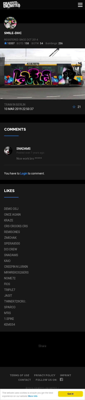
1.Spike (9, 318)
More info (32, 396)
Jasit (8, 295)
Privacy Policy (44, 375)
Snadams (24, 148)
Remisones (12, 232)
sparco (9, 307)
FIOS (7, 284)
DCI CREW (10, 249)
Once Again (12, 214)
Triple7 (9, 289)
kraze (8, 220)
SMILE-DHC (13, 33)
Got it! (70, 393)
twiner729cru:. (15, 301)
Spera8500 (12, 243)
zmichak (10, 237)
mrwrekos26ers (16, 272)
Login (23, 173)
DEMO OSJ (11, 208)
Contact (24, 380)
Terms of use (19, 375)
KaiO (7, 261)
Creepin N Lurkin (16, 266)
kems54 (9, 324)
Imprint (65, 375)
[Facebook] (61, 379)
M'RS (7, 313)
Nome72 (9, 278)
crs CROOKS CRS (16, 226)
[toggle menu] (80, 5)
